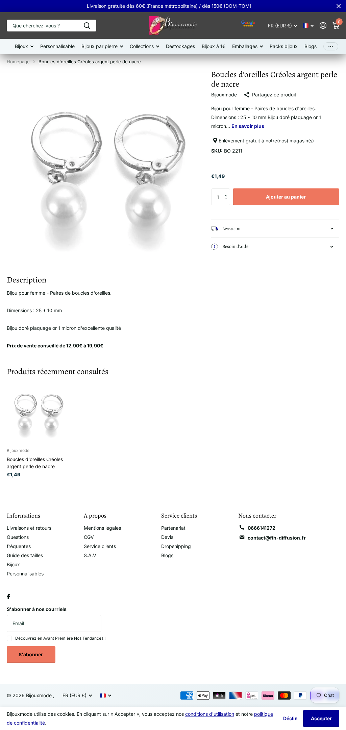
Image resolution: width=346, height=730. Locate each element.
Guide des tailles (25, 555)
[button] (227, 191)
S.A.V (90, 555)
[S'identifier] (322, 25)
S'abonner (31, 654)
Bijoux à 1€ (213, 46)
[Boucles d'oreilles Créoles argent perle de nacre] (38, 412)
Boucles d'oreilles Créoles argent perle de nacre (35, 462)
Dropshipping (176, 546)
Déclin (290, 718)
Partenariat (173, 528)
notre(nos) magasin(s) (290, 140)
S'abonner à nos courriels (37, 609)
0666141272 (261, 528)
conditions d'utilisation (209, 714)
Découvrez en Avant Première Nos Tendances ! (60, 638)
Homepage (18, 61)
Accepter (321, 718)
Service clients (100, 546)
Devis (167, 537)
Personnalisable (57, 46)
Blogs (310, 46)
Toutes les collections (24, 46)
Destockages (180, 46)
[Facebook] (8, 596)
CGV (89, 537)
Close (338, 6)
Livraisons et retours (29, 528)
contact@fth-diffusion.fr (277, 538)
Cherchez (87, 25)
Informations (23, 515)
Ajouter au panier (286, 197)
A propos (95, 515)
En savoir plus (247, 126)
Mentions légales (102, 528)
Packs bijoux (284, 46)
